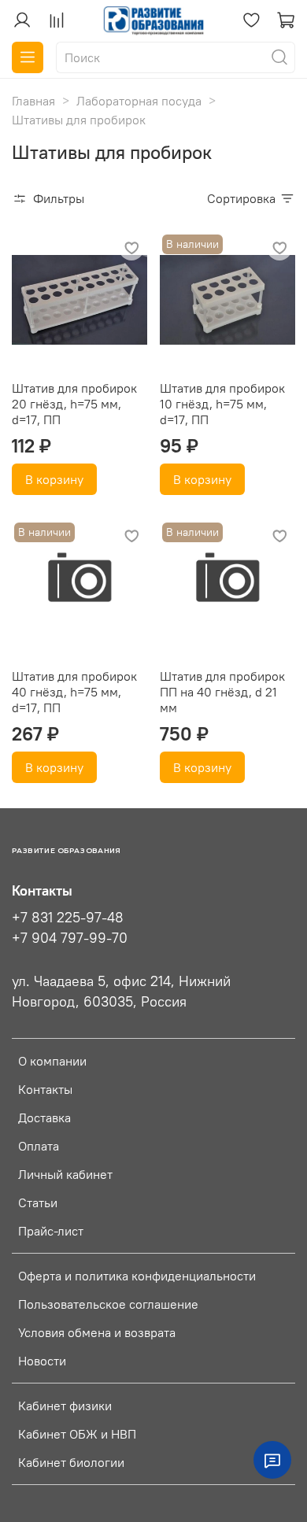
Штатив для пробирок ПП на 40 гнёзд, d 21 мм (222, 691)
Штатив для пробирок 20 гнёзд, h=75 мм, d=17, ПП (74, 403)
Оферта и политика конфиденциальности (137, 1276)
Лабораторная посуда (139, 101)
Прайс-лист (50, 1231)
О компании (52, 1061)
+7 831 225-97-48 (68, 917)
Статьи (37, 1202)
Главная (33, 101)
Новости (42, 1361)
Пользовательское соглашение (108, 1304)
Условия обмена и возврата (97, 1332)
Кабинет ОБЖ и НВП (77, 1434)
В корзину (54, 479)
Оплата (38, 1146)
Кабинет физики (65, 1405)
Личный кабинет (65, 1174)
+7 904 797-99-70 (70, 938)
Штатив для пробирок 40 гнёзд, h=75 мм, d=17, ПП (74, 691)
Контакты (45, 1089)
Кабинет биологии (71, 1462)
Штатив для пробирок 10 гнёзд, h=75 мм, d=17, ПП (222, 403)
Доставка (44, 1117)
